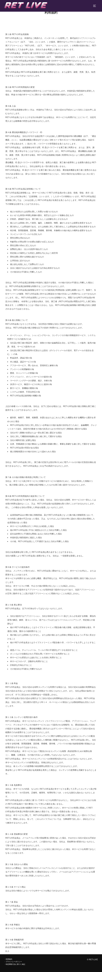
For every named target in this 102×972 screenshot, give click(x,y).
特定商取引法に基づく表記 (15, 964)
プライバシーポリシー (14, 962)
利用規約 (9, 959)
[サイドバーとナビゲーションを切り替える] (95, 6)
